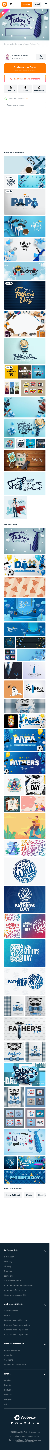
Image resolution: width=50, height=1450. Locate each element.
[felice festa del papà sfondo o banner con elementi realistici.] (24, 238)
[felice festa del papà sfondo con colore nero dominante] (14, 922)
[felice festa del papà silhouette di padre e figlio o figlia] (12, 400)
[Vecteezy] (4, 4)
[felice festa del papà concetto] (33, 920)
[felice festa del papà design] (15, 547)
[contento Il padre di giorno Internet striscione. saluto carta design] (15, 790)
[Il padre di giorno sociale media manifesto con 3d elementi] (24, 605)
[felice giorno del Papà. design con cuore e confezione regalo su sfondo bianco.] (24, 261)
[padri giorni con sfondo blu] (24, 163)
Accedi (37, 4)
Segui (41, 58)
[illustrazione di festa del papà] (12, 986)
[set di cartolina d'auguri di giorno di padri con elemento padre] (14, 1340)
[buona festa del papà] (9, 472)
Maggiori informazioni (15, 103)
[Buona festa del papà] (24, 307)
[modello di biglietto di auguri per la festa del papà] (10, 706)
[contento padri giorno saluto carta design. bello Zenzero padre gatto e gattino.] (13, 772)
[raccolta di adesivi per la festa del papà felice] (16, 417)
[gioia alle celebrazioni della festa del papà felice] (14, 901)
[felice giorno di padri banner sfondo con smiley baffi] (24, 283)
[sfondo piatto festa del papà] (24, 336)
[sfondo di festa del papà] (16, 941)
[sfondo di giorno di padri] (18, 194)
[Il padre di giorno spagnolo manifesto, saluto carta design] (24, 856)
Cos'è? (27, 99)
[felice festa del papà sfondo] (24, 581)
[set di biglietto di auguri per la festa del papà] (14, 1361)
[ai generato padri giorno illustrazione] (11, 823)
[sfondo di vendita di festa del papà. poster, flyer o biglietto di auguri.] (19, 484)
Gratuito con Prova (25, 68)
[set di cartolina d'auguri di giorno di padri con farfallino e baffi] (14, 1382)
